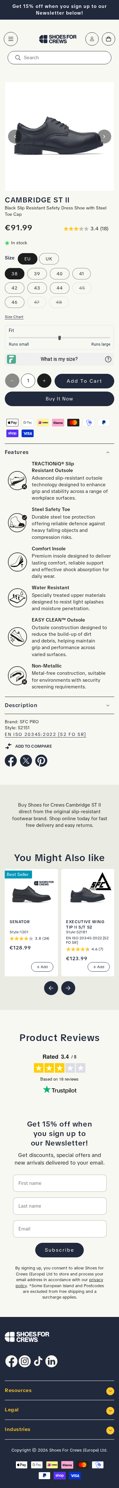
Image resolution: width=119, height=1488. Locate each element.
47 (40, 303)
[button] (11, 39)
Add (44, 966)
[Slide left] (15, 137)
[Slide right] (104, 137)
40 (59, 274)
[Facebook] (11, 765)
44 (59, 288)
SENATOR (20, 921)
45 (85, 289)
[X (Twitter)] (26, 765)
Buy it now (59, 399)
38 (14, 274)
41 (81, 274)
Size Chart (14, 316)
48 (62, 303)
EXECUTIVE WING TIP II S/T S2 (85, 924)
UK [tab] (49, 259)
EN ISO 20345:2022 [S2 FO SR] (45, 734)
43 (37, 288)
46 (14, 302)
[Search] (18, 57)
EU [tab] (27, 259)
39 (37, 274)
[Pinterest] (41, 765)
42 (14, 288)
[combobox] (59, 57)
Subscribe (59, 1250)
